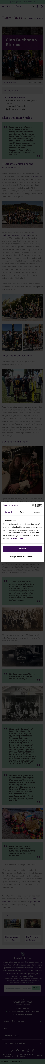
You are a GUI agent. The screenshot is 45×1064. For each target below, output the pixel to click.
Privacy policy (17, 538)
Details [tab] (22, 512)
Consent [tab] (8, 512)
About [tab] (36, 512)
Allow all (22, 549)
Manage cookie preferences (21, 556)
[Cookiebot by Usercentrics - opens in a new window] (32, 505)
